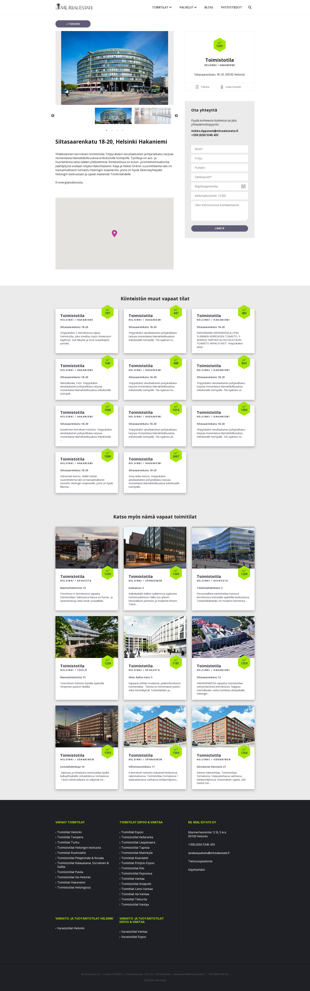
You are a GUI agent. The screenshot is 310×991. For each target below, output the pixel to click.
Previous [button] (53, 116)
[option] (114, 68)
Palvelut (187, 7)
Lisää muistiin (233, 87)
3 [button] (117, 130)
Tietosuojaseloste (200, 861)
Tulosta (205, 87)
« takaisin (73, 23)
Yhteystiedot (231, 7)
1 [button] (106, 130)
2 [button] (112, 130)
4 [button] (123, 130)
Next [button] (176, 116)
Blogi (209, 7)
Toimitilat (160, 7)
